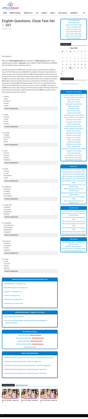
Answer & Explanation (11, 108)
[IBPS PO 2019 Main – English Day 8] (49, 394)
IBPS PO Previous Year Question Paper (73, 176)
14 (78, 61)
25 (66, 68)
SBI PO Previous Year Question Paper (74, 169)
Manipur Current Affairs (74, 131)
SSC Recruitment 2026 (29, 344)
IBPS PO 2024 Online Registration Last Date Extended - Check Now (26, 373)
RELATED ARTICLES (8, 385)
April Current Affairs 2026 (73, 34)
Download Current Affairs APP (14, 316)
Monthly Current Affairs (74, 38)
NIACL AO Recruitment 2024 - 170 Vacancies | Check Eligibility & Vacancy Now (29, 357)
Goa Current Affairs (73, 108)
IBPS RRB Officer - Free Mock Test (15, 284)
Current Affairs (14, 13)
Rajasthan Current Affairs (73, 144)
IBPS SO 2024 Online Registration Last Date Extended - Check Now (26, 369)
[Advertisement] (30, 43)
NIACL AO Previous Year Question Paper (74, 234)
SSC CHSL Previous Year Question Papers (74, 248)
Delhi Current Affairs (74, 106)
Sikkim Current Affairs (73, 146)
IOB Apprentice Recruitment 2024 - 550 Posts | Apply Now (23, 361)
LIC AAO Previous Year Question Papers (73, 211)
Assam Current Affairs (73, 99)
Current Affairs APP (73, 20)
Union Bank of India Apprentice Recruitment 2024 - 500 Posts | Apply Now (28, 365)
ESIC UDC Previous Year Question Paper (73, 231)
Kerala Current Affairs (73, 124)
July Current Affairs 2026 (73, 27)
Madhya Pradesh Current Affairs (73, 128)
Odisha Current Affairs (73, 139)
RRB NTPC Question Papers (74, 246)
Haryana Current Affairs (74, 113)
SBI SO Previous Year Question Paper (74, 174)
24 (62, 68)
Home (5, 13)
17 (62, 64)
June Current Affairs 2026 (73, 29)
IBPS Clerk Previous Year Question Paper (74, 178)
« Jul (61, 73)
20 (74, 64)
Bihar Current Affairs (74, 102)
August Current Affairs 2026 (73, 25)
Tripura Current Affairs (73, 153)
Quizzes (43, 13)
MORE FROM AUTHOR (22, 385)
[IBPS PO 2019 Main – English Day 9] (30, 394)
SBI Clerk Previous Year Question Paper (73, 172)
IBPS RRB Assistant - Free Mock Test (16, 287)
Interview (73, 13)
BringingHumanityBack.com (71, 83)
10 (62, 61)
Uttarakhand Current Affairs (73, 157)
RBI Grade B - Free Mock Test (14, 303)
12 (70, 61)
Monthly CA (28, 13)
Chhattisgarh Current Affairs (73, 104)
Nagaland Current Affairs (73, 137)
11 (66, 61)
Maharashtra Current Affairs (73, 126)
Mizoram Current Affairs (73, 135)
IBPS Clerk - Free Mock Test (13, 299)
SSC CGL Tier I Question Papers (74, 251)
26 (70, 68)
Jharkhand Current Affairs (73, 119)
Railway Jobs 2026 (30, 341)
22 (81, 64)
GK (37, 13)
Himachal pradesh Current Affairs (74, 115)
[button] (84, 13)
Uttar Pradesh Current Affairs (73, 155)
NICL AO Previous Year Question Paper (73, 221)
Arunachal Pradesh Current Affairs (74, 97)
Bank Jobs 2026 (29, 335)
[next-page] (6, 405)
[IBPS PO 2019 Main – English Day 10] (10, 394)
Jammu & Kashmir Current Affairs (74, 117)
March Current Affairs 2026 (74, 36)
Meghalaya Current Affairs (73, 133)
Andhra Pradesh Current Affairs (73, 95)
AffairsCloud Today (73, 22)
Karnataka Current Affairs (73, 122)
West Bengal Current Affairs (73, 160)
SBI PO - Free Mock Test (12, 295)
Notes (52, 13)
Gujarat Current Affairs (73, 110)
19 (70, 64)
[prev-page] (3, 405)
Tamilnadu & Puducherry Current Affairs (74, 148)
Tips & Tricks (62, 13)
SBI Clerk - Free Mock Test (13, 291)
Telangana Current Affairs (73, 151)
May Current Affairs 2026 (73, 31)
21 (78, 64)
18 (66, 64)
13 (74, 61)
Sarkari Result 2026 (30, 347)
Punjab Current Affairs (73, 142)
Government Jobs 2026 (29, 338)
